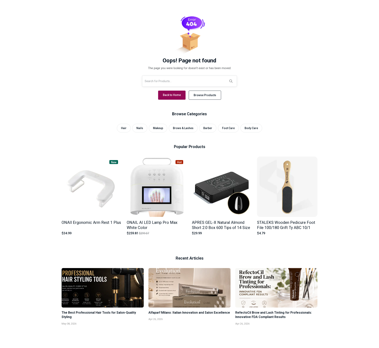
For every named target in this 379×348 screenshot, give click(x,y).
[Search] (231, 81)
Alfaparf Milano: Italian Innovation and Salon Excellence (189, 312)
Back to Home (172, 95)
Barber (207, 128)
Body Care (251, 128)
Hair (124, 128)
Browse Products (205, 95)
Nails (139, 128)
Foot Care (228, 128)
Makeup (158, 128)
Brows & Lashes (183, 128)
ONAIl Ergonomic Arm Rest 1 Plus (91, 222)
